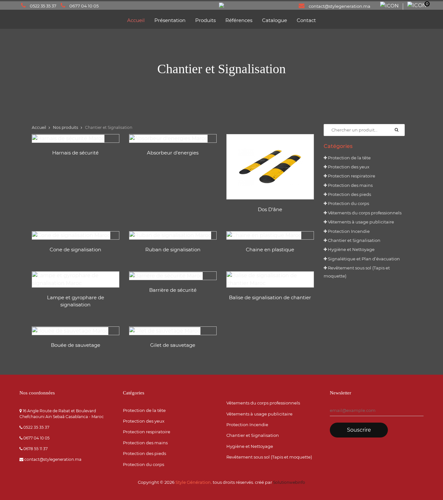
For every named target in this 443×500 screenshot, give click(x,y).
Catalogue (274, 20)
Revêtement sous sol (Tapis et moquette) (269, 457)
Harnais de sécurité (75, 153)
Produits (205, 20)
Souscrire (359, 430)
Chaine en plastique (270, 249)
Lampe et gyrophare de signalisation (75, 301)
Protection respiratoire (351, 175)
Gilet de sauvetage (172, 345)
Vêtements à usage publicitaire (360, 221)
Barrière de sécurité (173, 290)
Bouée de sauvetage (75, 345)
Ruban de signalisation (172, 249)
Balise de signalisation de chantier (270, 297)
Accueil (136, 20)
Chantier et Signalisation (353, 240)
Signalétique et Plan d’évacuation (363, 258)
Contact (306, 20)
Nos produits (65, 127)
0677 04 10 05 (84, 5)
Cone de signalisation (75, 249)
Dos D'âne (270, 209)
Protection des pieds (349, 194)
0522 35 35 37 (43, 5)
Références (238, 20)
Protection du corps (348, 203)
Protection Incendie (348, 231)
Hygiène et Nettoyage (351, 249)
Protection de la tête (349, 157)
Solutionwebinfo (289, 482)
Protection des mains (350, 185)
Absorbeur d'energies (172, 153)
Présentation (170, 20)
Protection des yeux (348, 166)
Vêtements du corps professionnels (364, 212)
